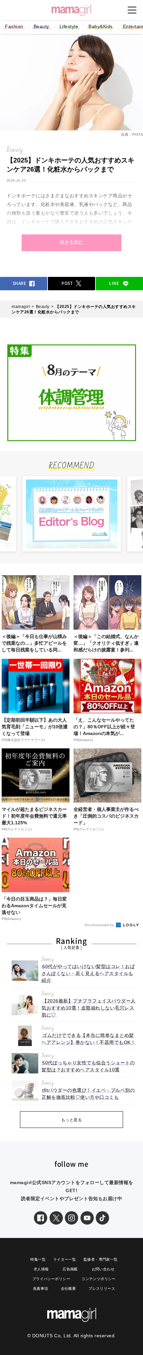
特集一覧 (38, 1259)
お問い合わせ (103, 1269)
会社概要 (68, 1288)
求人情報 (41, 1269)
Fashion (14, 26)
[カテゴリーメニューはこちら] (132, 10)
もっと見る (71, 1120)
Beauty (41, 26)
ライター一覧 (64, 1259)
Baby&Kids (100, 26)
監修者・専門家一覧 (100, 1259)
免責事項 (40, 1288)
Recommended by (99, 925)
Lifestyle (69, 26)
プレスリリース (101, 1288)
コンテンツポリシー (98, 1279)
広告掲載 (70, 1269)
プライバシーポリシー (51, 1279)
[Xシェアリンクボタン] (56, 1218)
